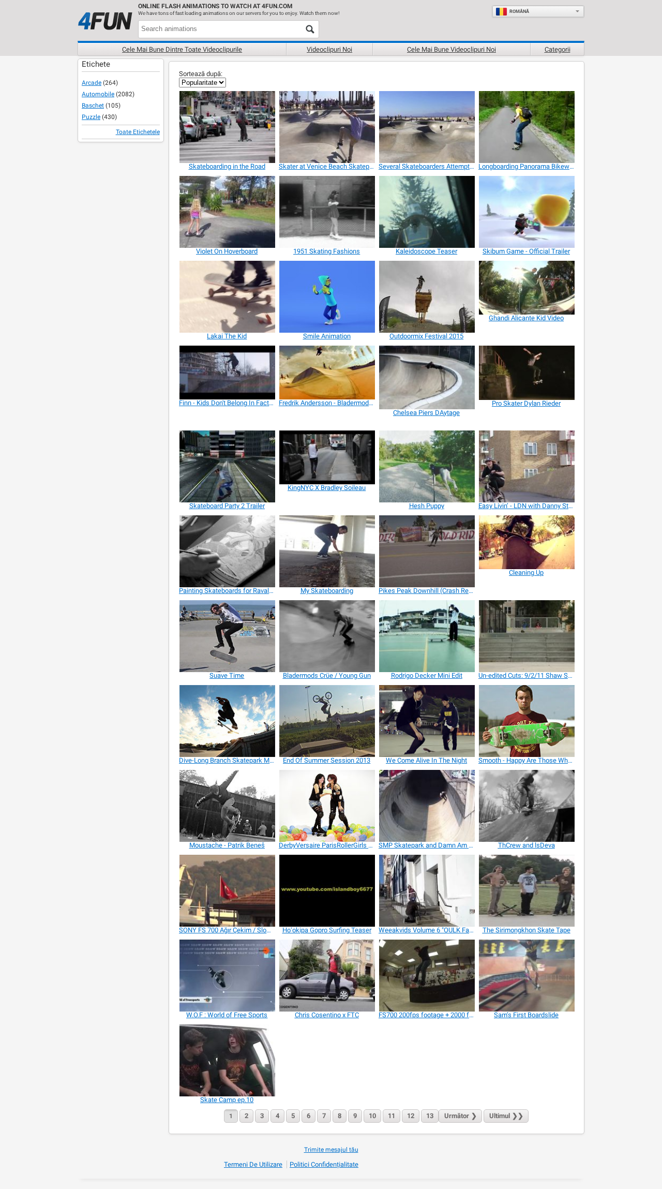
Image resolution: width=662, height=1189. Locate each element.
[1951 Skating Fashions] (326, 212)
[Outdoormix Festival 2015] (426, 297)
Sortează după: (200, 74)
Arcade (91, 82)
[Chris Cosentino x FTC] (326, 976)
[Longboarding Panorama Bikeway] (526, 127)
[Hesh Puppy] (426, 466)
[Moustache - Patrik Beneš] (227, 806)
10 (372, 1116)
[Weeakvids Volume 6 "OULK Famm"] (426, 891)
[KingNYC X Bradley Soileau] (326, 457)
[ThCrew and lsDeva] (526, 806)
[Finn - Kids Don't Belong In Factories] (227, 372)
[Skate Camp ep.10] (227, 1060)
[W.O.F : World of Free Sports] (227, 976)
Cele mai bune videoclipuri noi (451, 49)
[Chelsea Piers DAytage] (426, 377)
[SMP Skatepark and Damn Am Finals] (426, 806)
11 (391, 1116)
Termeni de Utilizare (253, 1164)
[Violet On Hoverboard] (227, 212)
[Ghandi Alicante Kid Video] (526, 288)
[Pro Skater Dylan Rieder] (526, 373)
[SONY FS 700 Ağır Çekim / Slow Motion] (227, 891)
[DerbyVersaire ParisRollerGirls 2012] (326, 806)
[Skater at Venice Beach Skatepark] (326, 127)
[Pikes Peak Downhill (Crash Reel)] (426, 551)
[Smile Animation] (326, 297)
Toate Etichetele (138, 132)
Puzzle (91, 117)
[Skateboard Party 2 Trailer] (227, 466)
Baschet (93, 105)
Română (519, 11)
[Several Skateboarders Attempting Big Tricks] (426, 127)
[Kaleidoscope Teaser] (426, 212)
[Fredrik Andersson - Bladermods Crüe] (326, 372)
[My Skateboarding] (326, 551)
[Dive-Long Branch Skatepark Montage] (227, 721)
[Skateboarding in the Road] (227, 127)
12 (410, 1116)
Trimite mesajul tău (331, 1149)
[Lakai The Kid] (227, 297)
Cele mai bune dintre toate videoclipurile (182, 49)
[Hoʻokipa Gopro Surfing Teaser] (326, 891)
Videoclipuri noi (329, 49)
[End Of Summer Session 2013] (326, 721)
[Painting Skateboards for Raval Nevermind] (227, 551)
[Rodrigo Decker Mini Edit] (426, 636)
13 (429, 1116)
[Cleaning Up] (526, 542)
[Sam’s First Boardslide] (526, 976)
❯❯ (506, 1116)
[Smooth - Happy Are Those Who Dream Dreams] (526, 721)
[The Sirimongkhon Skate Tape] (526, 891)
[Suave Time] (227, 636)
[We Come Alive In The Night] (426, 721)
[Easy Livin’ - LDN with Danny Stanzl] (526, 466)
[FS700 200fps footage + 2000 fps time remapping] (426, 976)
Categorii (557, 49)
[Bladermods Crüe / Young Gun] (326, 636)
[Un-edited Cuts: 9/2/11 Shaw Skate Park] (526, 636)
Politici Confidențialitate (324, 1164)
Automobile (98, 94)
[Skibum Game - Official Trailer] (526, 212)
